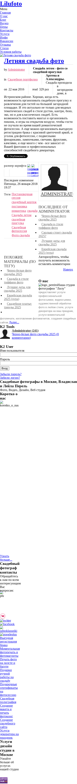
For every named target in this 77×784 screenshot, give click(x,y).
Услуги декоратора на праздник (9, 734)
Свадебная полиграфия (8, 700)
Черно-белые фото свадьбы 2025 (52, 217)
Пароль (5, 359)
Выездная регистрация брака (8, 641)
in (5, 79)
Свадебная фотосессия (19, 229)
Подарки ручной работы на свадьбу (7, 675)
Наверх (68, 269)
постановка (19, 206)
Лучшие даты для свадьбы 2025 (51, 242)
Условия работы (11, 51)
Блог (3, 19)
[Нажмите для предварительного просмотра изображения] (38, 55)
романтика (19, 210)
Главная (5, 12)
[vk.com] (3, 617)
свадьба (32, 210)
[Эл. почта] (12, 172)
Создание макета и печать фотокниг (6, 711)
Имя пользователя (12, 350)
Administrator (16, 69)
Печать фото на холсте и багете (8, 663)
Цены (4, 26)
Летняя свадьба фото (34, 60)
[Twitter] (6, 620)
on (5, 89)
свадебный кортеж (24, 202)
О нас (4, 16)
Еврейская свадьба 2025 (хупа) (52, 250)
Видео (4, 23)
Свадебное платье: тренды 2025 (18, 305)
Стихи (4, 48)
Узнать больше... (6, 557)
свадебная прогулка (18, 221)
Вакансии (6, 41)
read (35, 89)
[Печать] (6, 172)
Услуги (4, 34)
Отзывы (5, 44)
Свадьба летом (21, 215)
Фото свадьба (21, 235)
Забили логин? (10, 377)
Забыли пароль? (11, 374)
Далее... (14, 322)
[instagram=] (10, 617)
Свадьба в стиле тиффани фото (50, 226)
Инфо (4, 37)
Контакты (6, 30)
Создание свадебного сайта (7, 723)
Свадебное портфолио (23, 79)
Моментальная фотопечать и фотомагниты (10, 652)
